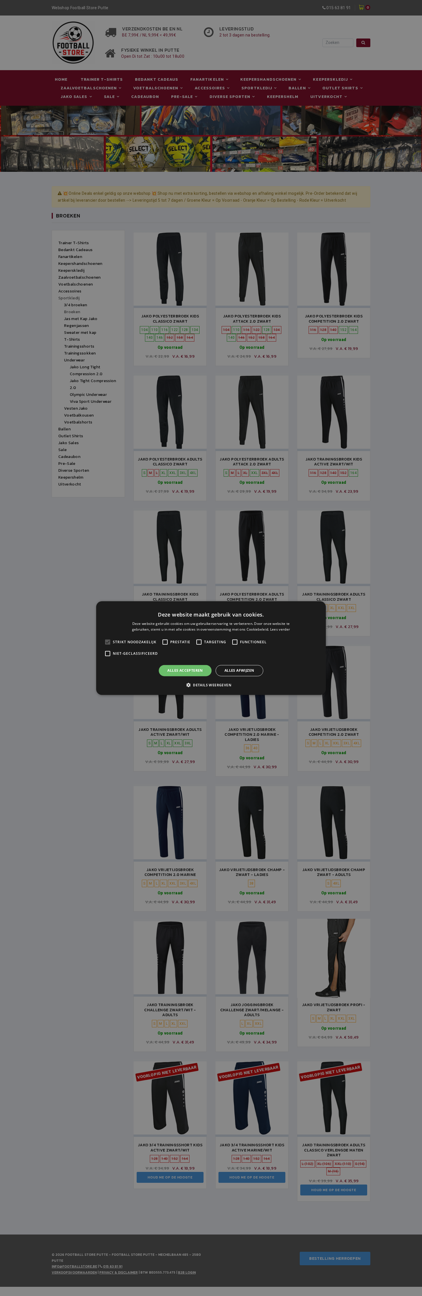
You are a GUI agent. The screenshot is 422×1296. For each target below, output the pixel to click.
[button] (211, 685)
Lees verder (280, 629)
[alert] (211, 648)
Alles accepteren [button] (185, 670)
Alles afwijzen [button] (239, 670)
